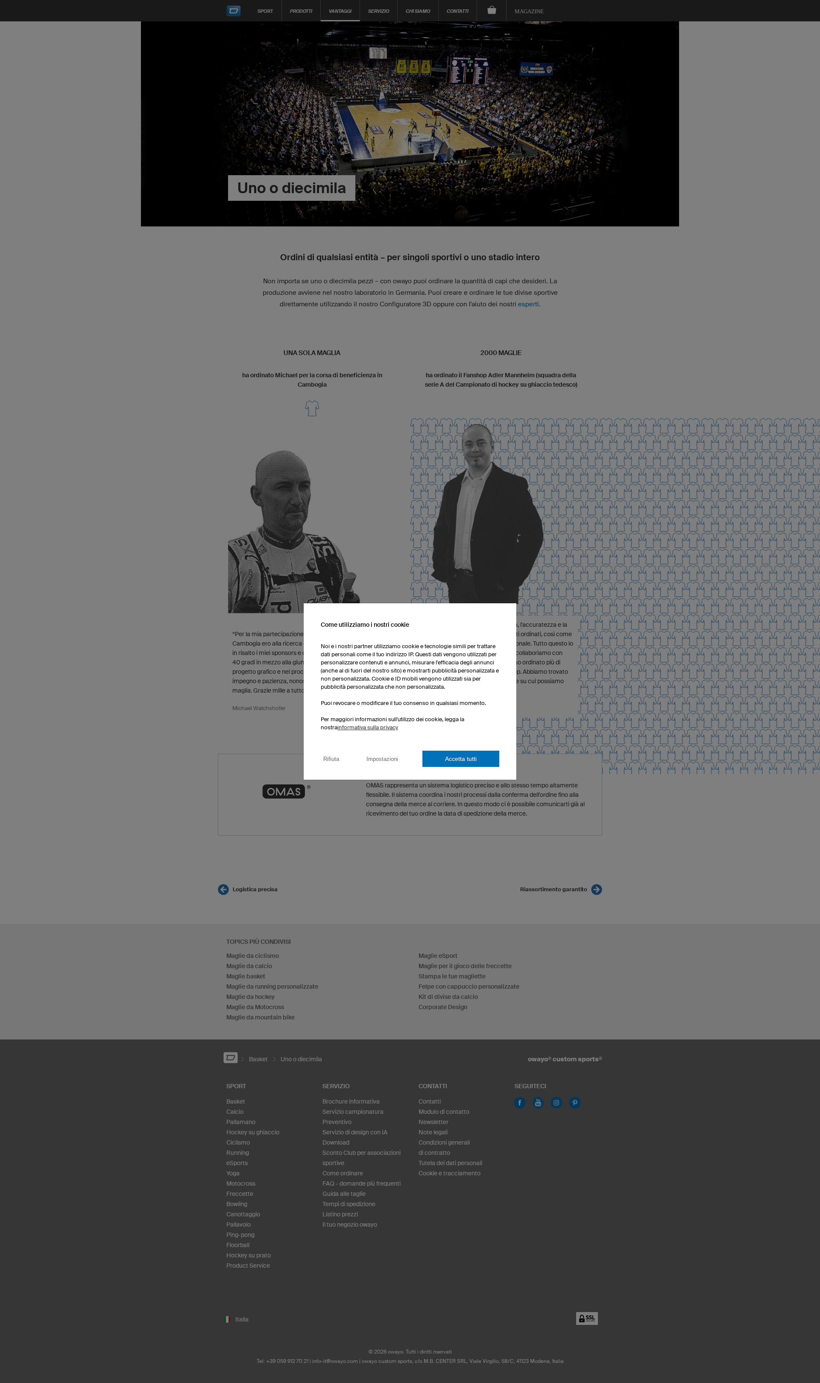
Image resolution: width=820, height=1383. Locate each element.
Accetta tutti (461, 758)
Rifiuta (331, 759)
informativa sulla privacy (367, 727)
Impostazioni (382, 759)
